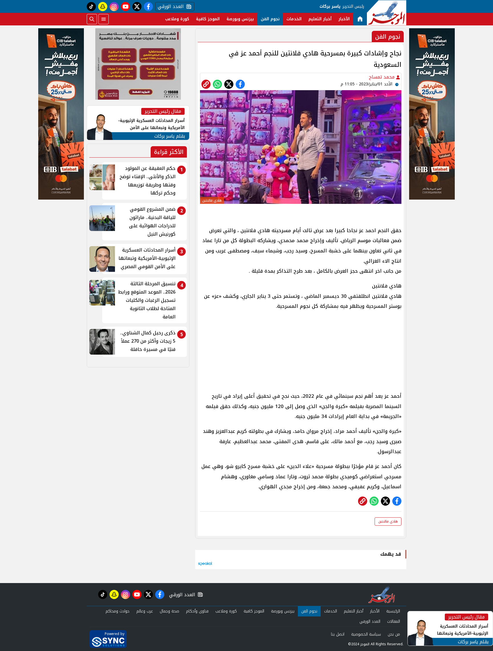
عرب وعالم (144, 611)
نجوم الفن (270, 19)
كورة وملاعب (177, 19)
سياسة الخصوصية (366, 634)
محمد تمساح (382, 77)
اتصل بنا (337, 634)
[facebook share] (240, 84)
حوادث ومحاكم (118, 611)
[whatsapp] (206, 84)
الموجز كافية (208, 19)
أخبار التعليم (320, 19)
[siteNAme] (386, 12)
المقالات (393, 621)
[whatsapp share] (217, 84)
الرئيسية (393, 611)
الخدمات (294, 19)
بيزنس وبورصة (240, 19)
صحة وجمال (169, 611)
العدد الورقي (169, 6)
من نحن (394, 634)
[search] (92, 19)
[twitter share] (228, 84)
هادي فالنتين (388, 521)
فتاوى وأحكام (197, 611)
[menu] (103, 19)
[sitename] (381, 594)
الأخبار (344, 19)
